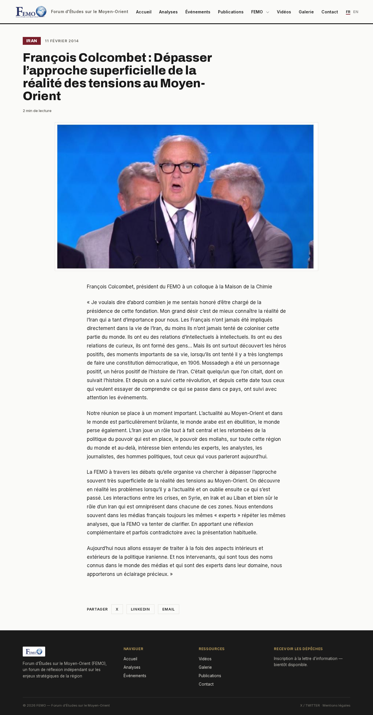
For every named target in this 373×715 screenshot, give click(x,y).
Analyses (168, 11)
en (355, 12)
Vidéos (284, 11)
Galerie (306, 11)
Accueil (144, 11)
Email (168, 609)
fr (348, 12)
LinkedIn (140, 609)
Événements (197, 11)
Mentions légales (336, 705)
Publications (231, 11)
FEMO (257, 11)
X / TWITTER (310, 705)
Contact (329, 11)
